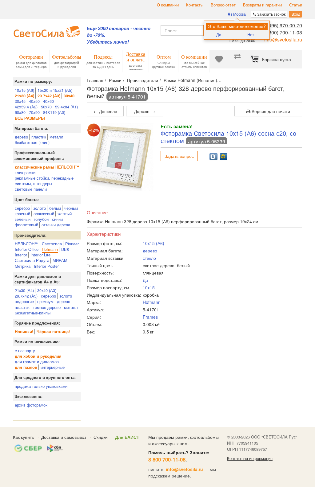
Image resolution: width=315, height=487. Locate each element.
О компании (168, 5)
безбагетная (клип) (32, 142)
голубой (41, 219)
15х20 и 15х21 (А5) (55, 90)
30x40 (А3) (46, 290)
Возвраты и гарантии (262, 5)
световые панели (31, 189)
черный (71, 208)
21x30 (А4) (24, 290)
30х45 (20, 101)
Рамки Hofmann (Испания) (190, 80)
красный (22, 213)
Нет (250, 34)
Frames (150, 317)
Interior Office (26, 249)
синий (57, 219)
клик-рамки (25, 172)
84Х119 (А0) (54, 112)
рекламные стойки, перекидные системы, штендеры (44, 180)
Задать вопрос (179, 156)
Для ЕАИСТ (127, 437)
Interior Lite (40, 255)
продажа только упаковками (41, 386)
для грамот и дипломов (37, 361)
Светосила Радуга (32, 260)
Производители (142, 80)
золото (39, 208)
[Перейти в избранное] (219, 59)
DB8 (65, 249)
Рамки (115, 80)
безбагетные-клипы (32, 313)
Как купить (23, 437)
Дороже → (144, 111)
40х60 (48, 101)
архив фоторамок (31, 405)
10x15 (149, 287)
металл (56, 137)
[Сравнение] (237, 59)
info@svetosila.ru (283, 39)
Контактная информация (250, 458)
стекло (149, 258)
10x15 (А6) (153, 243)
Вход (295, 14)
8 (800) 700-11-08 (282, 32)
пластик (38, 137)
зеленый (22, 219)
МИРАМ (60, 260)
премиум (45, 301)
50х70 (46, 107)
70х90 (34, 112)
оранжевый (44, 213)
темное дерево (47, 307)
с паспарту (25, 350)
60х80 (20, 112)
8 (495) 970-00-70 (282, 25)
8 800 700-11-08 (166, 459)
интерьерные (53, 367)
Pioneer (72, 244)
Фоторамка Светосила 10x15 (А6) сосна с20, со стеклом (228, 137)
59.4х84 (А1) (66, 107)
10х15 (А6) (24, 90)
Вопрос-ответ (223, 5)
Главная (95, 80)
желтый (65, 213)
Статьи (295, 5)
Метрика (22, 266)
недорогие (24, 301)
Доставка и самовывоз (63, 437)
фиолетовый (26, 225)
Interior (21, 255)
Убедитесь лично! (108, 42)
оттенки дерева (56, 225)
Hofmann (50, 249)
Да (218, 34)
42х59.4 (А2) (26, 107)
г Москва (238, 14)
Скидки (101, 437)
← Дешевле (105, 111)
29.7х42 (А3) (26, 296)
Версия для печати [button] (270, 111)
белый (55, 208)
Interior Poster (46, 266)
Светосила (52, 244)
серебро (22, 208)
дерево (21, 137)
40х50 (34, 101)
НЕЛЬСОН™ (26, 244)
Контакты (194, 5)
